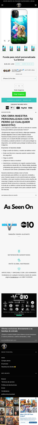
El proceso (4, 364)
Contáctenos (14, 277)
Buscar (3, 379)
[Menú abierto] (4, 5)
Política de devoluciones (9, 385)
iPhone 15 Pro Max (9, 78)
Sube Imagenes (19, 90)
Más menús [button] (5, 373)
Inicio (3, 357)
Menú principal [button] (7, 352)
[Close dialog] (35, 398)
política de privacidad (8, 394)
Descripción (6, 112)
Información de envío (9, 195)
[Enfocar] (4, 40)
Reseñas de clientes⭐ (8, 367)
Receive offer (33, 422)
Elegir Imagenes (19, 94)
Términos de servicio (7, 382)
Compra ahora (5, 360)
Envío (3, 388)
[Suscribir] (34, 340)
